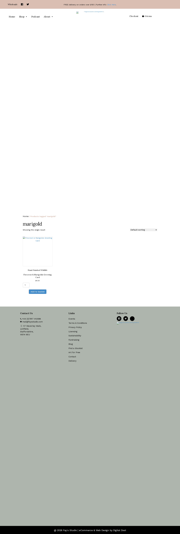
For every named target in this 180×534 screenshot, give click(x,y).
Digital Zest (119, 530)
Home (12, 16)
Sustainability (75, 335)
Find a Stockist (76, 348)
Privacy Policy (75, 327)
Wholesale (13, 4)
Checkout (133, 16)
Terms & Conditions (78, 323)
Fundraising (74, 340)
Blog (71, 344)
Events (72, 319)
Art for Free (74, 352)
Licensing (73, 331)
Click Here (111, 5)
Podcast (35, 16)
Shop (21, 16)
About (47, 16)
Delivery (72, 361)
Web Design (102, 530)
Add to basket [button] (38, 291)
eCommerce (86, 530)
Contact (72, 356)
